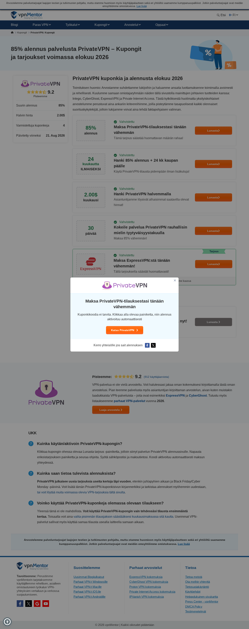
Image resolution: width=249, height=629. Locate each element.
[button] (7, 621)
